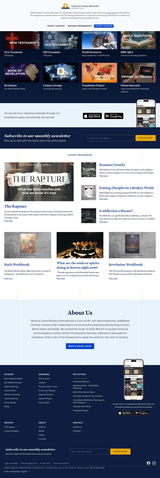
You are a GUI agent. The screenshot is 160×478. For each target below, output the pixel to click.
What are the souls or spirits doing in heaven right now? (78, 265)
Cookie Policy (111, 13)
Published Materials (81, 382)
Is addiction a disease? (116, 211)
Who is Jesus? (44, 379)
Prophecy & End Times (48, 386)
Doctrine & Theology (47, 390)
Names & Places (45, 398)
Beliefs (41, 431)
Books (6, 406)
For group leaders (11, 431)
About (42, 422)
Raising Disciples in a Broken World (126, 188)
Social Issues (44, 402)
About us (42, 427)
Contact (78, 422)
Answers (44, 374)
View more (8, 221)
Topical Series (10, 390)
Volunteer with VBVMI (82, 406)
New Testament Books (13, 379)
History (42, 435)
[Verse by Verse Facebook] (148, 463)
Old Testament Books (13, 383)
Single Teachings (11, 386)
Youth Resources (11, 398)
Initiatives (79, 374)
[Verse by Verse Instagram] (154, 463)
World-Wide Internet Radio (84, 392)
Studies (9, 374)
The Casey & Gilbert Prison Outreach (88, 396)
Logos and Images (11, 463)
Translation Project (80, 410)
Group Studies (10, 402)
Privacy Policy (45, 463)
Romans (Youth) (112, 165)
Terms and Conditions (61, 463)
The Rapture (15, 206)
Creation (42, 383)
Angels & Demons (46, 394)
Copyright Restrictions (29, 463)
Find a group (9, 427)
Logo (92, 116)
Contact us (77, 427)
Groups (8, 422)
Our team (42, 439)
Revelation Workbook (126, 264)
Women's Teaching (12, 394)
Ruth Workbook (16, 264)
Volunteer (77, 431)
